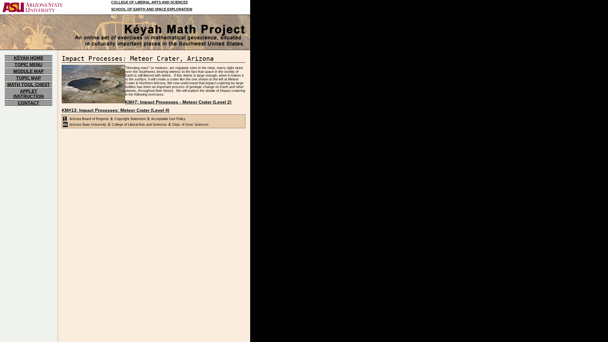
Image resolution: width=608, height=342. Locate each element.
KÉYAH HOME (28, 57)
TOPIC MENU (28, 64)
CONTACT (28, 102)
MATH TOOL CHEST (28, 84)
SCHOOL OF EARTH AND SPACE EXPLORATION (151, 9)
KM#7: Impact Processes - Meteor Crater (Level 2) (178, 101)
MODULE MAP (28, 71)
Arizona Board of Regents (89, 119)
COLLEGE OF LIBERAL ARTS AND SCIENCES (149, 2)
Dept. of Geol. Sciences (190, 124)
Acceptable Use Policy (168, 119)
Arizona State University (87, 124)
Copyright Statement (130, 119)
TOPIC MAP (28, 77)
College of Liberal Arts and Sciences (139, 124)
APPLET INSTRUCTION (28, 94)
